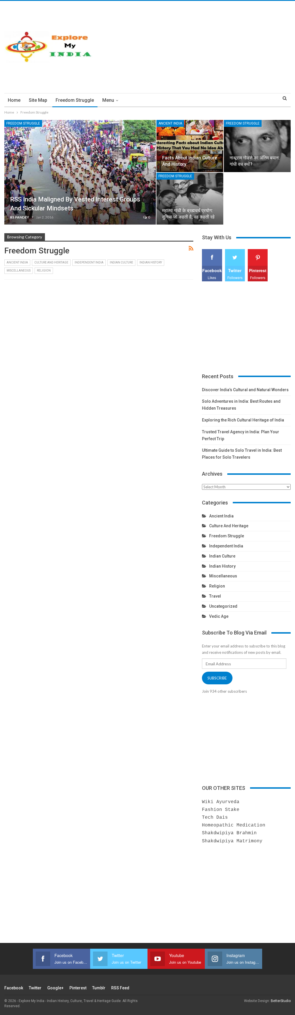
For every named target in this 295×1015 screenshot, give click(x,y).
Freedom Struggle (75, 100)
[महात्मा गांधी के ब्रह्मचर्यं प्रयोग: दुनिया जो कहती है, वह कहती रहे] (190, 198)
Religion (44, 270)
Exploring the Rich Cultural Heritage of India (243, 420)
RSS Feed (120, 988)
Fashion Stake (220, 809)
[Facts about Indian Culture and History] (190, 146)
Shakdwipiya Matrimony (232, 841)
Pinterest (77, 988)
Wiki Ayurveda (220, 802)
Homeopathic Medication (233, 825)
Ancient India (170, 123)
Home (14, 100)
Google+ (55, 988)
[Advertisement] (197, 47)
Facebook (13, 988)
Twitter (35, 988)
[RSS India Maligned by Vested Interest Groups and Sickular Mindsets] (80, 172)
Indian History (150, 262)
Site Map (38, 100)
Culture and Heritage (51, 262)
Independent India (89, 262)
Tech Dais (215, 817)
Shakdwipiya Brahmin (229, 833)
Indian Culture (121, 262)
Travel (215, 596)
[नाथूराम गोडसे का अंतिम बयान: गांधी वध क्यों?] (257, 146)
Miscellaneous (19, 270)
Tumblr (98, 988)
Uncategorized (223, 606)
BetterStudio (281, 1001)
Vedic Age (218, 616)
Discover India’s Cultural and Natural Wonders (245, 389)
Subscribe (217, 678)
